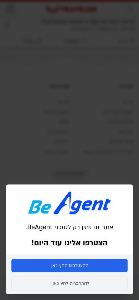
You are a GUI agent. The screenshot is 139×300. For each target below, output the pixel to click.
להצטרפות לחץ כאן (69, 265)
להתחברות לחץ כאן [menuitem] (71, 283)
